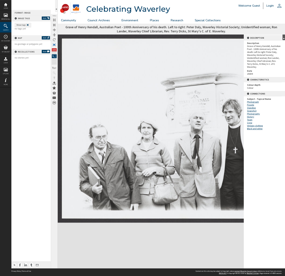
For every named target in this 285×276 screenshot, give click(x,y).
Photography (253, 113)
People (250, 104)
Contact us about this (54, 97)
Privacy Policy (16, 271)
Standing (251, 107)
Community (68, 20)
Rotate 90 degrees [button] (54, 39)
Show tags (21, 25)
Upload (6, 74)
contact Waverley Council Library (246, 271)
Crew (249, 122)
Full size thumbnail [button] (54, 20)
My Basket (6, 52)
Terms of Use (26, 271)
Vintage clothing (255, 125)
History (250, 116)
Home (6, 8)
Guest (256, 5)
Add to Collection (54, 87)
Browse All (5, 19)
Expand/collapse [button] (284, 37)
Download (54, 82)
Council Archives (99, 20)
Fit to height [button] (54, 34)
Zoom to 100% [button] (54, 44)
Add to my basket (54, 92)
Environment (129, 20)
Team (249, 119)
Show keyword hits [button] (54, 73)
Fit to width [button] (54, 29)
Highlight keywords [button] (54, 77)
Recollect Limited (253, 273)
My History (5, 41)
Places (154, 20)
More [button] (6, 84)
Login (6, 63)
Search (6, 30)
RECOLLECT (223, 273)
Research (177, 20)
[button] (54, 56)
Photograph (253, 101)
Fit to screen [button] (54, 24)
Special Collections (208, 20)
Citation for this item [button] (54, 102)
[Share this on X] (14, 263)
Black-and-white (255, 128)
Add (44, 18)
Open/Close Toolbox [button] (56, 6)
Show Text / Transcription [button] (54, 68)
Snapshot (251, 110)
